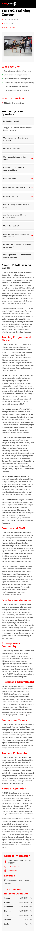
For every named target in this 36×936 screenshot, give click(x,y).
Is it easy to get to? (10, 196)
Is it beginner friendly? (11, 121)
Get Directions (14, 889)
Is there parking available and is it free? (16, 206)
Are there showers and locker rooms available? (14, 216)
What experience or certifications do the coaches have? (17, 256)
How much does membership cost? (16, 187)
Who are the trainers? (11, 149)
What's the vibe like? (11, 226)
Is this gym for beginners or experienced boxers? (13, 169)
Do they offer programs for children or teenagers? (17, 246)
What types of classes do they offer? (14, 158)
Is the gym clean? (9, 178)
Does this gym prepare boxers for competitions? (16, 235)
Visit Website (12, 871)
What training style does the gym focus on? (15, 139)
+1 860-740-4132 (9, 27)
